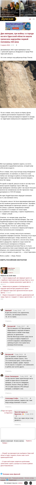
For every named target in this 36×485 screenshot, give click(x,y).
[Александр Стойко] (2, 398)
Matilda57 (8, 310)
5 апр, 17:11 (24, 398)
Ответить (8, 321)
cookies (20, 483)
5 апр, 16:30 (24, 376)
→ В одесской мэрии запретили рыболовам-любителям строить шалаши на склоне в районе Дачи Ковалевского (17, 463)
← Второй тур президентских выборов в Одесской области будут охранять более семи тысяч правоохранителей (17, 455)
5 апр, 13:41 (17, 310)
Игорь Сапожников (11, 376)
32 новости (10, 272)
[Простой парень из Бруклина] (6, 413)
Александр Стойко (11, 398)
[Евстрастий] (4, 326)
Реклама (18, 30)
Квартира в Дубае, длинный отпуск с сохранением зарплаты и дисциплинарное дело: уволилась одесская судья (9, 13)
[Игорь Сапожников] (2, 376)
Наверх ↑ (5, 443)
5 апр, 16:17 (21, 326)
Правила (29, 441)
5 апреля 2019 (5, 45)
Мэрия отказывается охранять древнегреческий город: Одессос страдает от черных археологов (17, 296)
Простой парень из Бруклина (21, 413)
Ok (26, 483)
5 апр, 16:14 (19, 354)
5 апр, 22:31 (29, 414)
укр (30, 19)
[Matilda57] (2, 311)
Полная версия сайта (5, 478)
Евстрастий (11, 326)
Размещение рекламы (17, 478)
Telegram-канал (12, 480)
